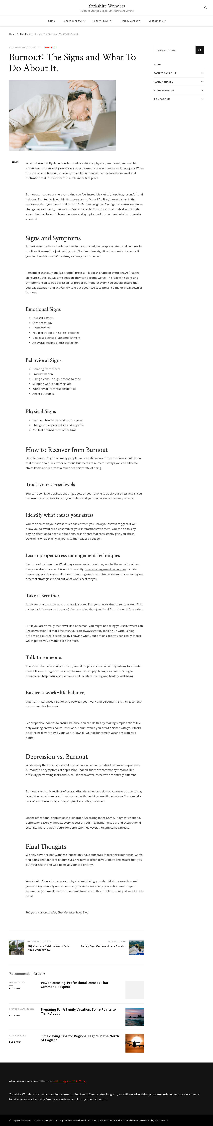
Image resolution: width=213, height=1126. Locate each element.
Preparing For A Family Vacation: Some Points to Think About (78, 1011)
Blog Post (51, 47)
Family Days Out (73, 20)
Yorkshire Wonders (106, 5)
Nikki (15, 162)
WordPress (161, 1120)
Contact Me (156, 20)
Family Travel (101, 20)
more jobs (128, 168)
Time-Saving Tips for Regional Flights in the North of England (80, 1038)
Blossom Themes (127, 1120)
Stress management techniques (105, 569)
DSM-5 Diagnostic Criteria (123, 818)
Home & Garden (129, 20)
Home (51, 20)
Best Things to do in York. (69, 1081)
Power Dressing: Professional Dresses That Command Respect (74, 985)
